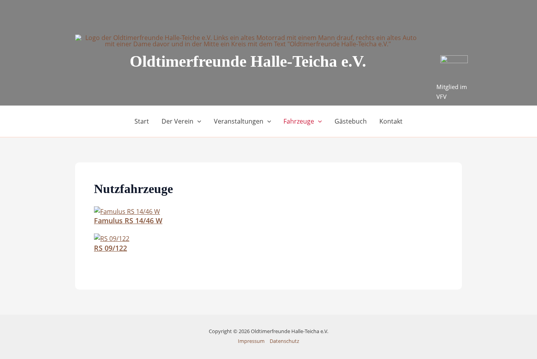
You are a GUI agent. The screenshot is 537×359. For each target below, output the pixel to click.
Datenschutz (284, 340)
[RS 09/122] (111, 238)
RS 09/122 (110, 248)
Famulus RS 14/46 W (128, 220)
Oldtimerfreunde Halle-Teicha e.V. (248, 61)
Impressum (251, 340)
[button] (197, 121)
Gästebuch (351, 121)
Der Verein (177, 121)
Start (141, 121)
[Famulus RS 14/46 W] (127, 210)
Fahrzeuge (298, 121)
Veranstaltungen (238, 121)
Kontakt (391, 121)
